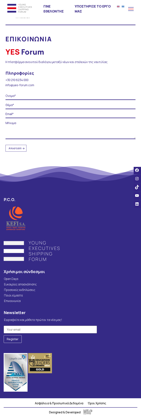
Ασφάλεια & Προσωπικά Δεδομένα (59, 403)
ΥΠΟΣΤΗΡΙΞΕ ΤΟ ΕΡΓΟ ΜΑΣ (93, 8)
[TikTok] (137, 187)
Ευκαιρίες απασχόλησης (20, 284)
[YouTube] (137, 195)
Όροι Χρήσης (97, 403)
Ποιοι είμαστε (13, 295)
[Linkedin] (137, 204)
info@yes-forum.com (20, 85)
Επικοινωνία (12, 301)
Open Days (11, 279)
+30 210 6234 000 (17, 80)
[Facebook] (137, 170)
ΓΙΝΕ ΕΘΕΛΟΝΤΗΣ (54, 8)
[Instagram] (137, 178)
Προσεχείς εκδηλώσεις (19, 290)
